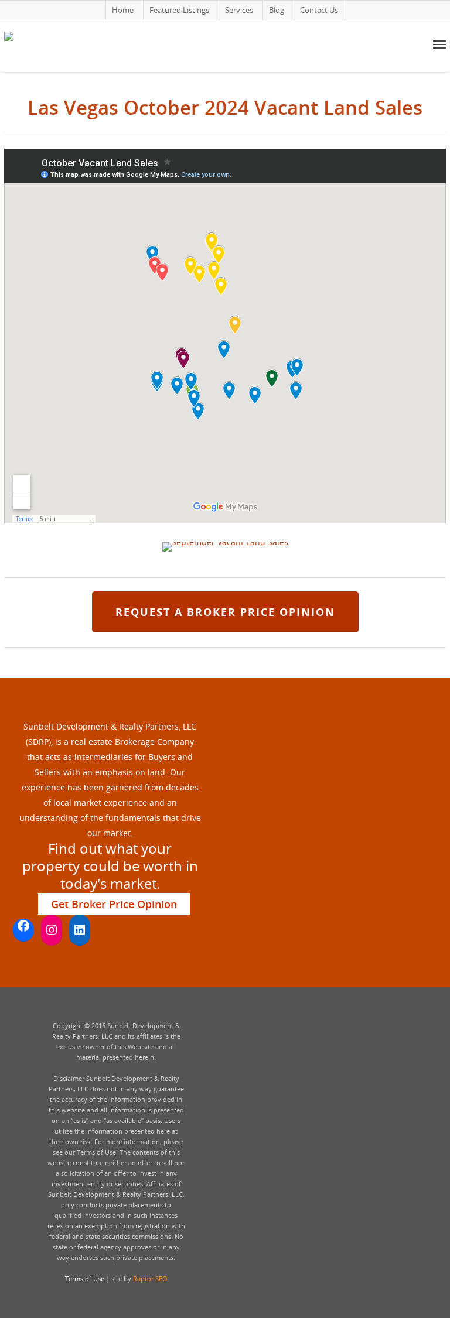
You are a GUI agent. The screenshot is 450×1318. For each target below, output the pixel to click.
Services (239, 10)
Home (123, 10)
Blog (276, 10)
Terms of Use (84, 1278)
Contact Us (319, 10)
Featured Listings (179, 10)
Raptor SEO (150, 1278)
